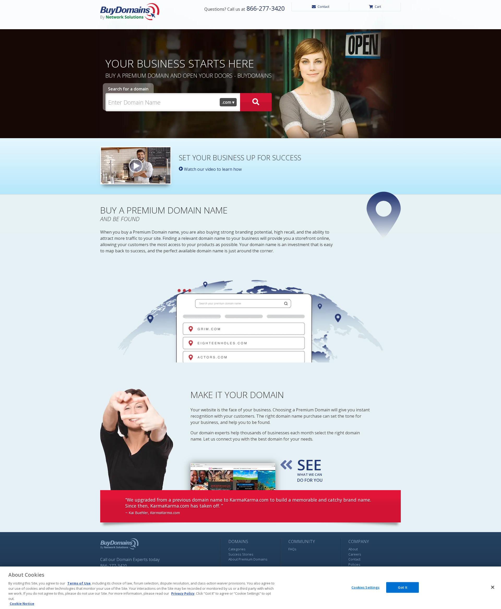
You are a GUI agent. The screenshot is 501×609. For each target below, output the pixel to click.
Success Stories (240, 554)
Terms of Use (79, 583)
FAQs (292, 549)
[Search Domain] (256, 102)
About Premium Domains (247, 559)
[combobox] (228, 102)
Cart (378, 6)
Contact (323, 6)
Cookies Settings (365, 587)
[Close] (492, 587)
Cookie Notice (22, 603)
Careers (354, 554)
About (353, 549)
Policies (354, 564)
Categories (237, 549)
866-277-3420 (265, 8)
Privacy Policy (182, 593)
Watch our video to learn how (212, 169)
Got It (402, 587)
